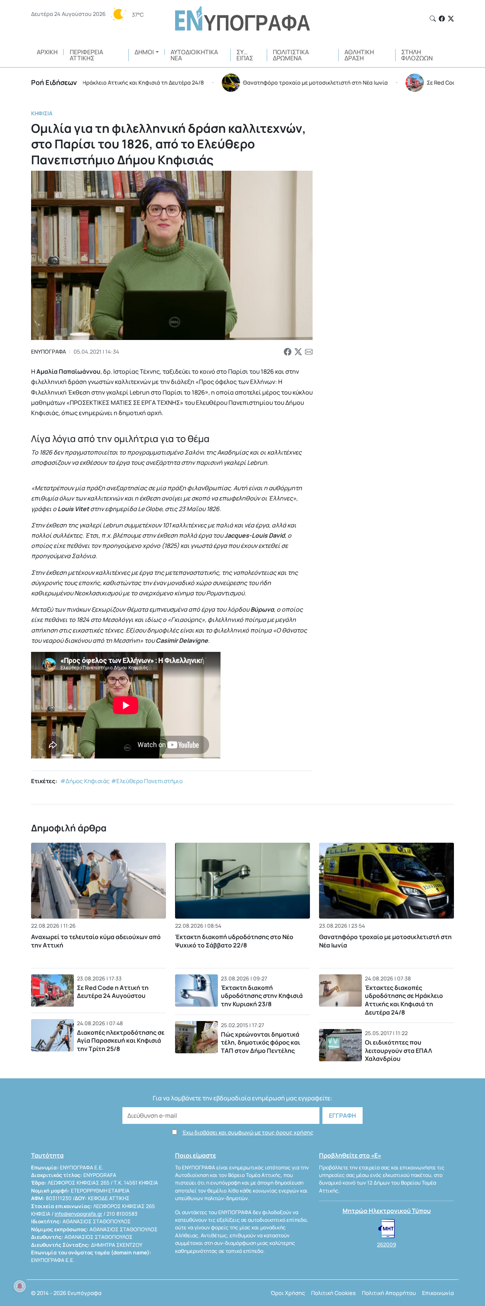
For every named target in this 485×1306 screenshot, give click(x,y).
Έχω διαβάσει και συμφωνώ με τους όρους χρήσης (247, 1132)
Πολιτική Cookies (333, 1293)
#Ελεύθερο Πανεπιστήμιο (147, 781)
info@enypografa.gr (78, 1213)
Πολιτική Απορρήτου (389, 1293)
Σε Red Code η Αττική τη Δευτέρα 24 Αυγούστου (113, 991)
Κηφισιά (42, 113)
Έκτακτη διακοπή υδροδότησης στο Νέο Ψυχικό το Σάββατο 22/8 (234, 941)
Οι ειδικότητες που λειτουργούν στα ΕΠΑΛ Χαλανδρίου (398, 1050)
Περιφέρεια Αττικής (86, 55)
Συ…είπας (244, 55)
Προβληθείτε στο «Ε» (350, 1155)
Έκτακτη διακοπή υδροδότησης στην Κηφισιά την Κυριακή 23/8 (262, 995)
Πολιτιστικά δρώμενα (291, 55)
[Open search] (433, 18)
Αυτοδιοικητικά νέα (194, 55)
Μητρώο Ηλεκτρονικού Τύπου (387, 1211)
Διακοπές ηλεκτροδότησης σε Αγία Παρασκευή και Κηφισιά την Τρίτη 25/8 (120, 1040)
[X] (451, 18)
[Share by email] (309, 351)
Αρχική (47, 52)
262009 (386, 1244)
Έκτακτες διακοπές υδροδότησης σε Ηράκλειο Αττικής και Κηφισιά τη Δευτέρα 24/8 (404, 999)
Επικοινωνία (438, 1293)
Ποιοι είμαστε (195, 1155)
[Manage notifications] (20, 1286)
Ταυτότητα (47, 1155)
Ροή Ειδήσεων (54, 82)
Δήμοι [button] (144, 52)
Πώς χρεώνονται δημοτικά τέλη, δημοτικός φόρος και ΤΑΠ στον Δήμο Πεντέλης (260, 1042)
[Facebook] (442, 18)
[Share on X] (298, 351)
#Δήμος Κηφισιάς (85, 781)
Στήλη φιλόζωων (417, 55)
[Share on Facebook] (287, 351)
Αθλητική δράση (359, 55)
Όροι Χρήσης (288, 1293)
